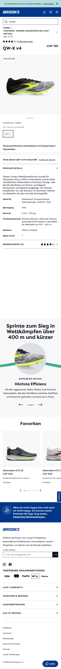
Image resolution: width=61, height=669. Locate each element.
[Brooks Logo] (30, 530)
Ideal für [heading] (7, 199)
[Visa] (7, 576)
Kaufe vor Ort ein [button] (47, 160)
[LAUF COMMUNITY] (30, 587)
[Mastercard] (16, 576)
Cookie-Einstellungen (11, 655)
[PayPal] (26, 576)
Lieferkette (7, 628)
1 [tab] (24, 490)
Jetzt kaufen (48, 4)
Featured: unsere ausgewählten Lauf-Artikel (26, 32)
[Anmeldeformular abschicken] (55, 554)
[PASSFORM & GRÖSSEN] (30, 596)
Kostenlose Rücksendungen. (29, 517)
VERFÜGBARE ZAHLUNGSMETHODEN (24, 570)
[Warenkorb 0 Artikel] (50, 12)
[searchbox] (32, 21)
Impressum (7, 633)
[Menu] (57, 12)
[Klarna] (45, 576)
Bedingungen (8, 638)
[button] (30, 84)
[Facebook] (10, 564)
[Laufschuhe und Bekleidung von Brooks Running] (11, 12)
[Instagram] (4, 564)
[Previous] (21, 405)
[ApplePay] (35, 576)
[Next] (40, 405)
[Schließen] (57, 4)
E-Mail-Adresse (9, 550)
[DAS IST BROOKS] (30, 613)
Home (6, 28)
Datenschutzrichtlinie (11, 644)
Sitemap (6, 649)
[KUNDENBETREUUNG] (30, 604)
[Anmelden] (44, 12)
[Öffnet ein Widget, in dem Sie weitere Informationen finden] (50, 664)
